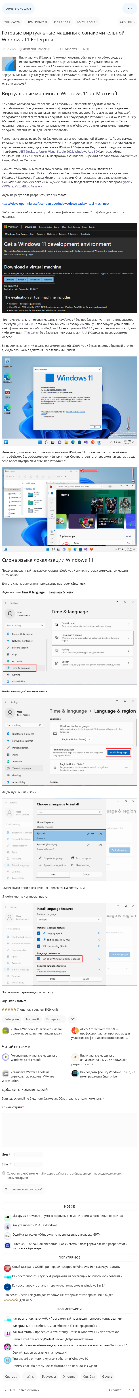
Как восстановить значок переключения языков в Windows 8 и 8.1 (59, 1285)
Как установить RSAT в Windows (34, 1225)
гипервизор (54, 1019)
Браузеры (49, 1376)
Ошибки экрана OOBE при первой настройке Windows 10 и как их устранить (66, 1267)
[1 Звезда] (3, 1009)
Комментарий (13, 1107)
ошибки (89, 1376)
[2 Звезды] (6, 1009)
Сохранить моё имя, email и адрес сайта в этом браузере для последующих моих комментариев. (64, 1175)
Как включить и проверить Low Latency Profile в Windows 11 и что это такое (65, 1332)
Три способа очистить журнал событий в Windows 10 (50, 1359)
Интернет (62, 22)
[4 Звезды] (11, 1009)
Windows (12, 22)
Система (127, 22)
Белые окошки (18, 8)
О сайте (115, 1390)
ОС (73, 1019)
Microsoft (32, 1019)
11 (61, 49)
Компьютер (87, 22)
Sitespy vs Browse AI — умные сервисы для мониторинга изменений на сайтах (67, 1216)
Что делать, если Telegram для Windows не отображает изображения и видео (58, 1295)
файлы (29, 1376)
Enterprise (12, 1019)
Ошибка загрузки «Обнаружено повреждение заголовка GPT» (56, 1234)
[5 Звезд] (14, 1009)
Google (107, 1376)
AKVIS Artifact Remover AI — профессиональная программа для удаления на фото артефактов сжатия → (100, 1033)
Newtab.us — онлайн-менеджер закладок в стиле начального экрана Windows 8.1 (70, 1345)
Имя (6, 1154)
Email (7, 1164)
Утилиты (69, 1376)
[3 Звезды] (9, 1009)
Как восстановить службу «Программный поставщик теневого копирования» (67, 1276)
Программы (37, 22)
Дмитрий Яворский (36, 49)
